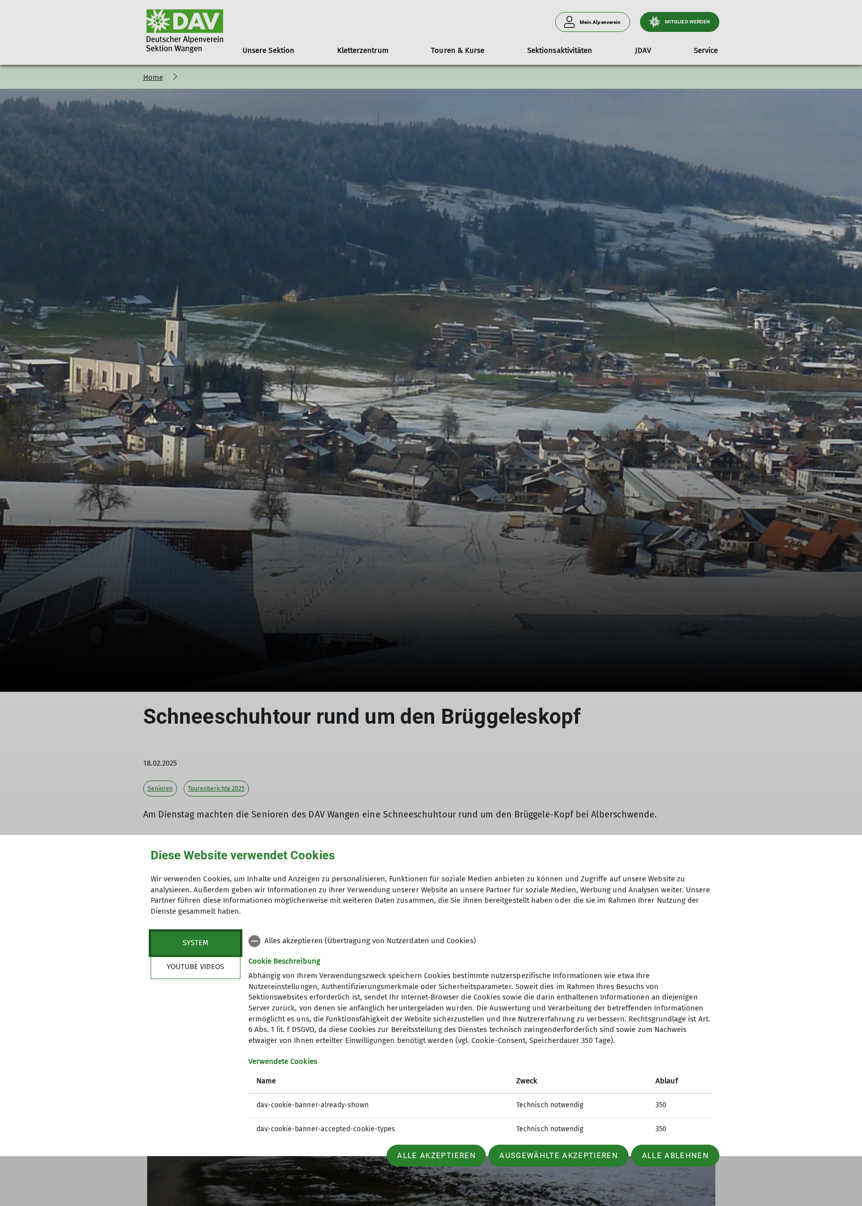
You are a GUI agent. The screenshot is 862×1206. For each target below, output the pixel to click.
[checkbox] (480, 941)
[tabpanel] (480, 1036)
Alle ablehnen (675, 1155)
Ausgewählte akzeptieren (558, 1155)
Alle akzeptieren (436, 1155)
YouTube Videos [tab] (195, 966)
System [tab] (196, 942)
